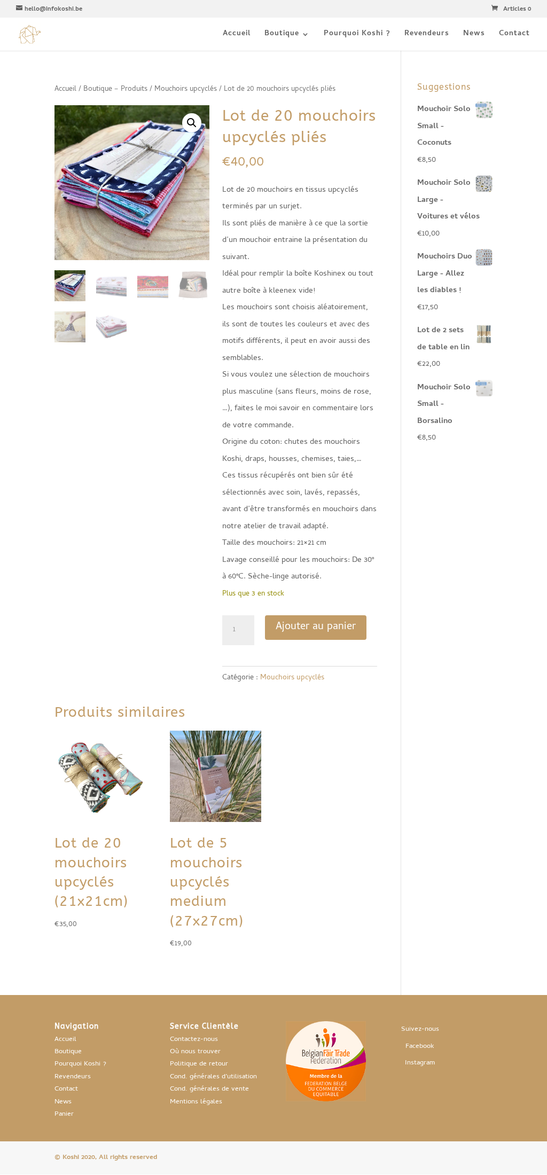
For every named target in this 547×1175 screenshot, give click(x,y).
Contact (514, 35)
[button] (191, 122)
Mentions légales (196, 1102)
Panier (64, 1114)
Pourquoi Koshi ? (357, 35)
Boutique (281, 35)
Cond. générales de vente (209, 1089)
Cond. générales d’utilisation (213, 1077)
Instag (414, 1063)
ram (429, 1063)
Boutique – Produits (115, 89)
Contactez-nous (194, 1039)
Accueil (237, 35)
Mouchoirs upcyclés (185, 89)
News (474, 35)
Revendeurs (426, 35)
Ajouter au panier (316, 627)
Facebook (419, 1046)
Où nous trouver (195, 1052)
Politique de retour (199, 1064)
